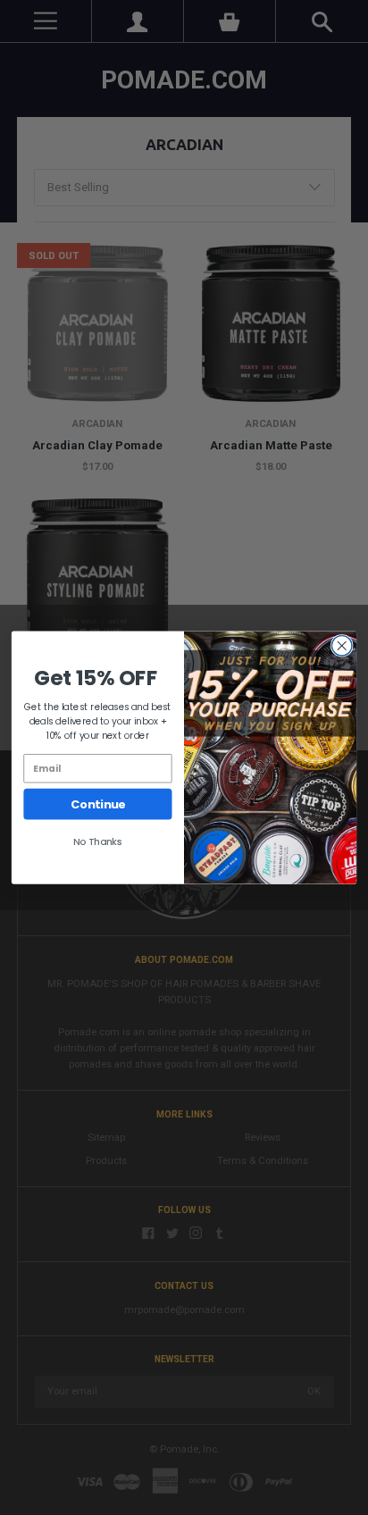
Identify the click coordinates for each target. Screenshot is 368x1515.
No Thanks (97, 842)
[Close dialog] (341, 646)
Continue (98, 804)
